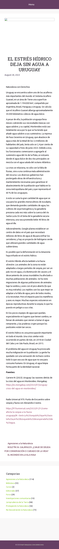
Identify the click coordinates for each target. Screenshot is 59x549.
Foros (8, 495)
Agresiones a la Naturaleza (20, 443)
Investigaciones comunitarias (18, 498)
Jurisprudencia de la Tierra (17, 502)
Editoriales (10, 491)
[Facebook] (7, 535)
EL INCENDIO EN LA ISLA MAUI (22, 455)
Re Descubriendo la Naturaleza (19, 510)
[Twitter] (15, 535)
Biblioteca (10, 483)
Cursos (9, 487)
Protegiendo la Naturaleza (17, 506)
